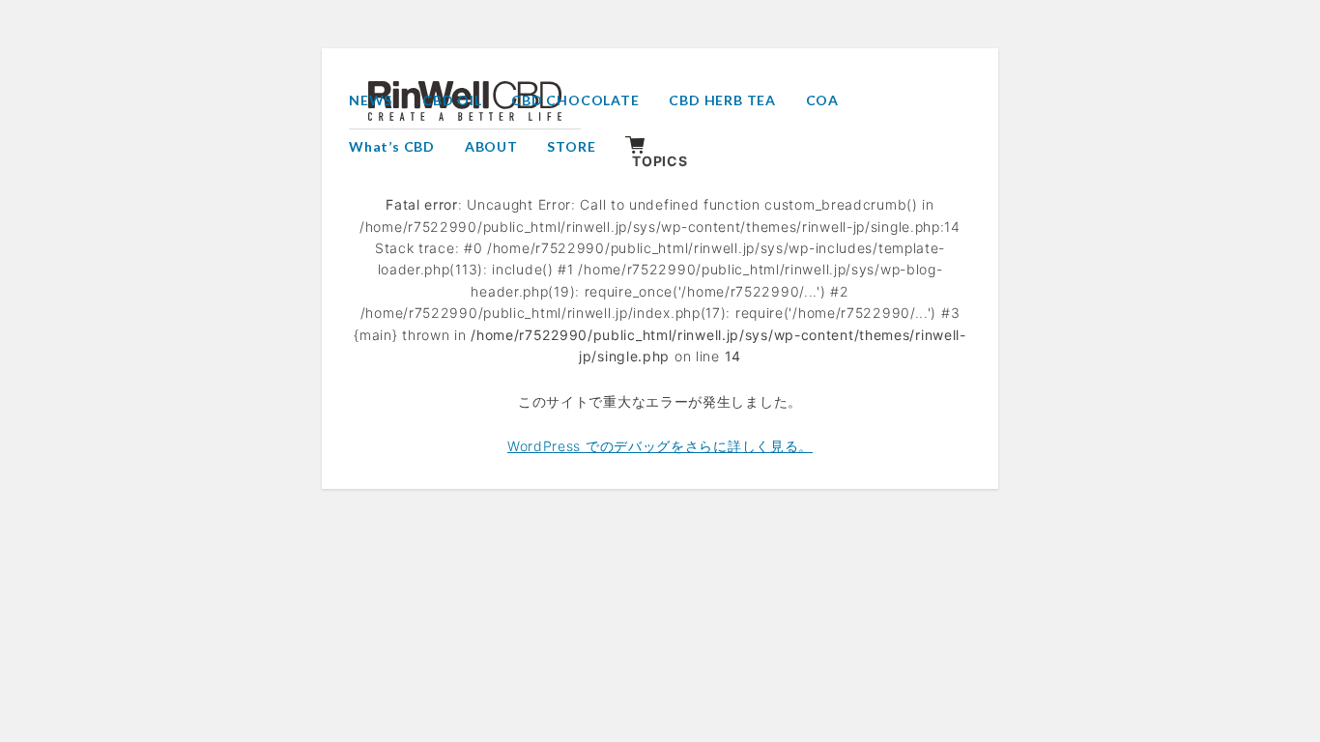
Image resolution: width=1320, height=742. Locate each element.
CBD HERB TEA (722, 100)
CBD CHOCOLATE (575, 100)
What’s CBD (392, 146)
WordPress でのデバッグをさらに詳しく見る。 (660, 446)
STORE (571, 146)
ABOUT (491, 146)
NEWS (370, 100)
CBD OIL (452, 100)
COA (822, 100)
